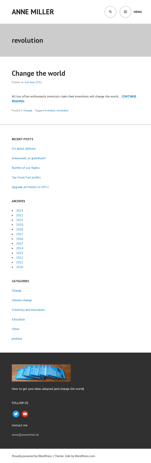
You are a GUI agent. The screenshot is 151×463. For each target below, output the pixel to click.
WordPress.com (85, 456)
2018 (19, 229)
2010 (19, 267)
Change (27, 110)
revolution (62, 110)
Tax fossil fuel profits (26, 177)
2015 (19, 243)
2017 (19, 234)
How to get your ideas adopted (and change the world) (48, 389)
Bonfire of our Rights (26, 168)
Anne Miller (33, 11)
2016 (19, 239)
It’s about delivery (24, 148)
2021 (19, 220)
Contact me (19, 425)
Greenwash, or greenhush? (29, 158)
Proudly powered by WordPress (32, 456)
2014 (19, 248)
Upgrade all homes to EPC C (30, 187)
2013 (19, 253)
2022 (19, 215)
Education (18, 319)
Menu (138, 12)
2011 (19, 262)
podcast (17, 338)
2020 (19, 224)
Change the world (38, 73)
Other (15, 329)
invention (50, 110)
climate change (22, 300)
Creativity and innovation (28, 310)
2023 (19, 210)
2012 (19, 257)
